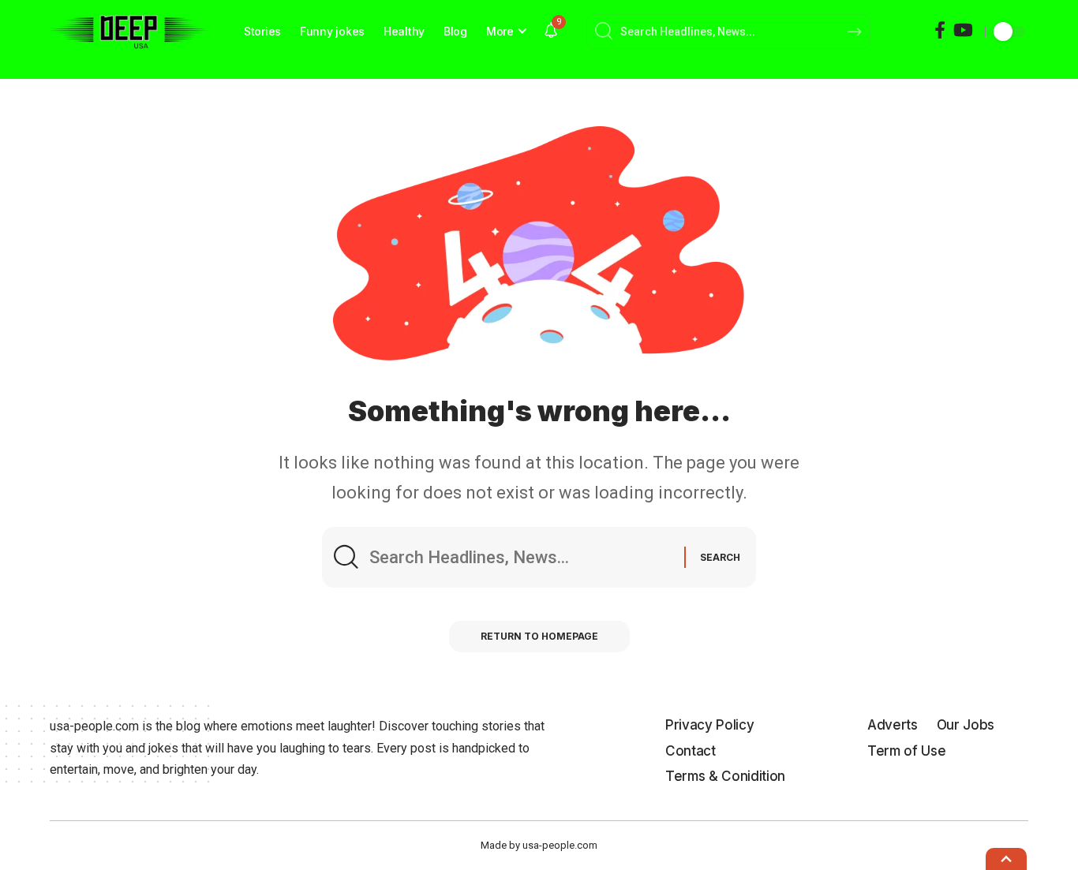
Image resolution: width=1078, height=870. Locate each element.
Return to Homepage (539, 636)
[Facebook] (939, 30)
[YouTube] (963, 30)
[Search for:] (520, 557)
